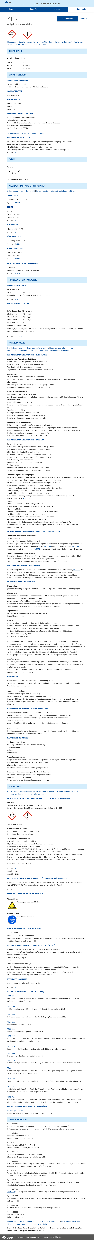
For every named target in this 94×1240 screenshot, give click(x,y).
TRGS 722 (47, 546)
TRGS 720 (11, 1060)
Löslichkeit (54, 191)
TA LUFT (51, 945)
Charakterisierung (25, 42)
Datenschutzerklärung (34, 1237)
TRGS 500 (11, 1029)
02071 (17, 300)
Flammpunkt (30, 191)
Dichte (21, 191)
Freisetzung (44, 351)
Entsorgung (34, 351)
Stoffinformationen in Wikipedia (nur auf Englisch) (26, 133)
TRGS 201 (11, 996)
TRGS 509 (11, 1036)
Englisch (83, 19)
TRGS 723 (75, 546)
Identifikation (12, 42)
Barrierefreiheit (49, 1237)
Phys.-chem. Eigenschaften (50, 1222)
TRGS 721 (11, 1068)
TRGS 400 (11, 1006)
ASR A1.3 (39, 894)
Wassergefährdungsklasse (65, 792)
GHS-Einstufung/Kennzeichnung (19, 792)
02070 (17, 273)
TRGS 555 (76, 570)
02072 (21, 337)
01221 (17, 203)
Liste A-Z (33, 9)
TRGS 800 (11, 1053)
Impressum (20, 1237)
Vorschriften (25, 45)
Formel (35, 42)
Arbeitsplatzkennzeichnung (43, 792)
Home (10, 9)
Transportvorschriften (15, 794)
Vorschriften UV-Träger (38, 794)
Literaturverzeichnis (39, 45)
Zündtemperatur (42, 191)
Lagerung (22, 348)
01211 (17, 153)
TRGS (27, 794)
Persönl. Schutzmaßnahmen (18, 351)
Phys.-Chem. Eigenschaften (50, 42)
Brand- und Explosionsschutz (38, 348)
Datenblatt (81, 9)
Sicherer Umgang (13, 45)
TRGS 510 (26, 498)
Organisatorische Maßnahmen (61, 348)
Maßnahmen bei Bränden (59, 351)
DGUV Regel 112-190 (15, 1111)
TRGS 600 (11, 1022)
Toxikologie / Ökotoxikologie (72, 42)
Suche (57, 9)
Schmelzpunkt (12, 191)
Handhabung (12, 348)
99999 (17, 889)
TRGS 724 (37, 549)
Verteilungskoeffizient (67, 191)
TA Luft (79, 792)
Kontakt (59, 1237)
